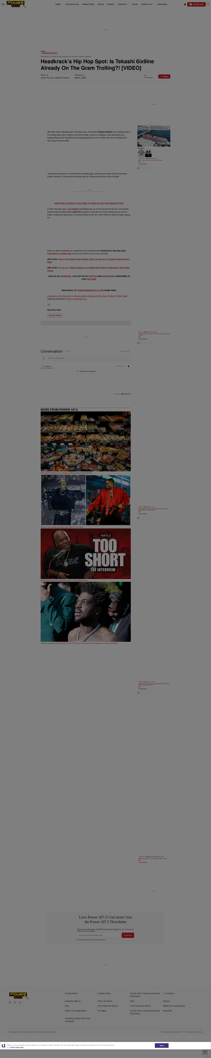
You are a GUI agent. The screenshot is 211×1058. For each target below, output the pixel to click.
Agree (162, 1045)
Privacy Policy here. (17, 1047)
